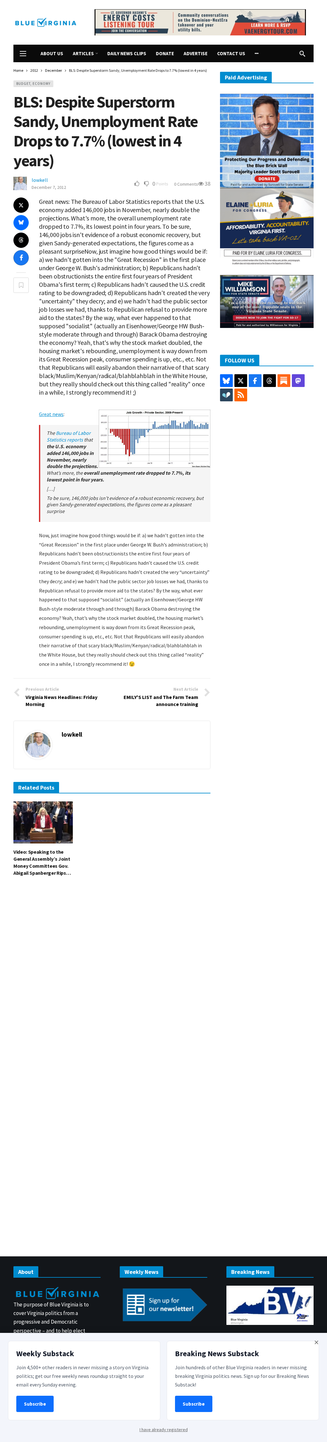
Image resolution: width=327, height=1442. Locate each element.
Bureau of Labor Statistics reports (69, 436)
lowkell (40, 180)
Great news (51, 414)
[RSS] (240, 395)
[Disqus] (111, 978)
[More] (256, 53)
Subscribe (35, 1404)
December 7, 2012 (49, 187)
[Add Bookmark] (21, 285)
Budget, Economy (33, 83)
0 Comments (186, 184)
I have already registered (164, 1429)
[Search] (302, 53)
